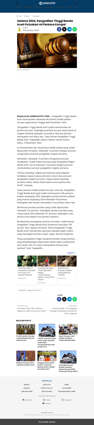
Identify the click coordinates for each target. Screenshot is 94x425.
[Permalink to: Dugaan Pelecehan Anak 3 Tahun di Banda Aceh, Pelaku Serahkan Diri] (46, 356)
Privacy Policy (47, 388)
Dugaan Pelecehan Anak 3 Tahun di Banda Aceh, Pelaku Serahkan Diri (46, 366)
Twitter (48, 400)
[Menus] (17, 3)
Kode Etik (47, 385)
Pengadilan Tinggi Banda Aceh (29, 290)
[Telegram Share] (69, 29)
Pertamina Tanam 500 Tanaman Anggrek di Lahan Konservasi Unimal (31, 308)
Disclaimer (66, 388)
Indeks (26, 385)
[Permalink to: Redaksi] (19, 29)
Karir (67, 385)
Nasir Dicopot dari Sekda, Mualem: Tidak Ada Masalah (67, 338)
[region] (47, 93)
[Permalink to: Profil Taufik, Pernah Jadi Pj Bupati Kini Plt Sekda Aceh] (25, 329)
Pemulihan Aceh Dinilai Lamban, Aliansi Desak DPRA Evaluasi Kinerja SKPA (68, 368)
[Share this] (59, 29)
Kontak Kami (46, 391)
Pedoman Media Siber (66, 391)
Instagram (67, 400)
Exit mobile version (47, 422)
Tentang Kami (26, 391)
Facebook (28, 400)
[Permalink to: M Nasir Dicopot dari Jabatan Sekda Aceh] (25, 356)
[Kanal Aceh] (47, 3)
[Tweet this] (64, 29)
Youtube (48, 403)
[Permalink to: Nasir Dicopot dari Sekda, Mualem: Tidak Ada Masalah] (68, 329)
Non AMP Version (47, 413)
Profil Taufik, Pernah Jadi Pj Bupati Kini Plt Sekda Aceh (25, 338)
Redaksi (27, 388)
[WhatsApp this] (74, 29)
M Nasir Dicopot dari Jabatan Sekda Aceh (25, 364)
